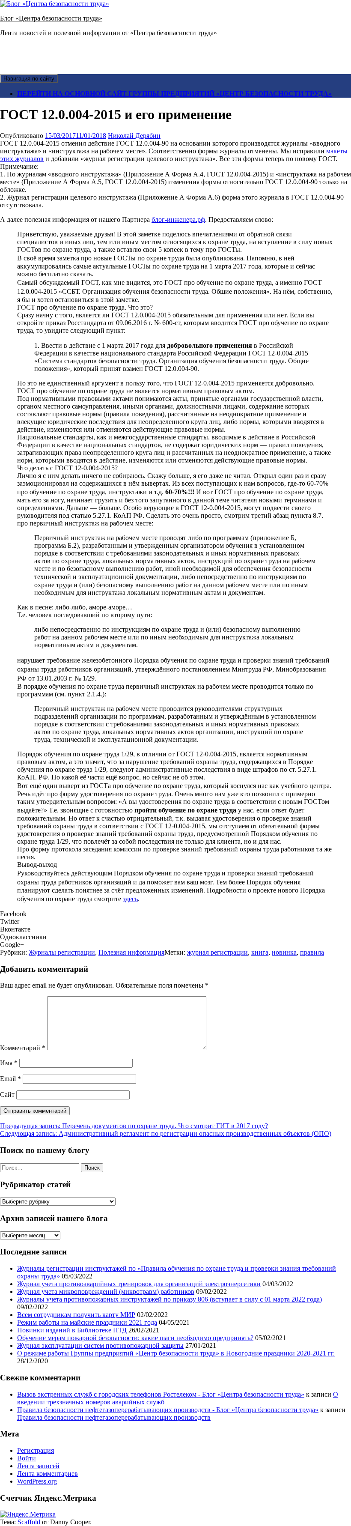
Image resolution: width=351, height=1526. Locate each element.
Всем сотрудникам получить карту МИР (76, 1314)
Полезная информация (131, 952)
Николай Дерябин (134, 135)
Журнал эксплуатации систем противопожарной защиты (100, 1345)
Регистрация (35, 1450)
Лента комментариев (47, 1473)
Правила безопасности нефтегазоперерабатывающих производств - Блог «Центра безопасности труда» (167, 1409)
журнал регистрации (217, 952)
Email (10, 1078)
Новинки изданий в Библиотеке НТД (72, 1330)
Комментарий (22, 1047)
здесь (130, 898)
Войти (26, 1458)
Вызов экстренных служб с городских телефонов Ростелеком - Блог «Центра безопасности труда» (160, 1394)
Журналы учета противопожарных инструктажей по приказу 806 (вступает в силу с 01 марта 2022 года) (169, 1299)
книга (259, 952)
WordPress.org (37, 1481)
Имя (9, 1062)
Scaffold (29, 1522)
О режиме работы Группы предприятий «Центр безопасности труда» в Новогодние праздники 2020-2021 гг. (176, 1353)
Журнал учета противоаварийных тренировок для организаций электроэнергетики (139, 1283)
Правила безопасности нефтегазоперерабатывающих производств (114, 1417)
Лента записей (38, 1465)
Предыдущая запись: (134, 1125)
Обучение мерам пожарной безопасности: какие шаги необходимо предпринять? (135, 1337)
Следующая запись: (165, 1133)
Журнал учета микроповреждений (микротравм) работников (105, 1291)
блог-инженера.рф (178, 219)
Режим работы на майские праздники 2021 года (87, 1322)
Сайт (7, 1094)
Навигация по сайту (28, 78)
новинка (284, 952)
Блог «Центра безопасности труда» (51, 18)
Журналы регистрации (62, 952)
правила (312, 952)
